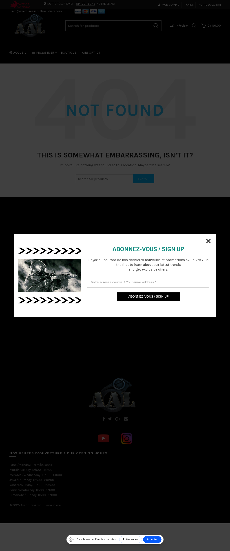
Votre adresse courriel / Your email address (123, 282)
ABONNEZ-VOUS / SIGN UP (148, 296)
